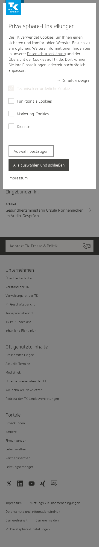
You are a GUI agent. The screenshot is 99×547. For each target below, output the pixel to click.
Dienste (23, 126)
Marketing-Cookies (33, 113)
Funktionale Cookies (34, 101)
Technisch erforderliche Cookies (44, 88)
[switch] (73, 80)
